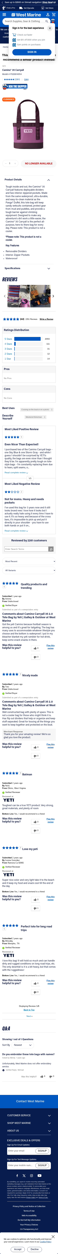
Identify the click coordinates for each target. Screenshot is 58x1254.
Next (29, 1016)
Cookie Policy (45, 1242)
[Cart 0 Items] (54, 15)
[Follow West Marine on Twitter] (25, 1177)
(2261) (17, 80)
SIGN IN (32, 52)
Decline (35, 1249)
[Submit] (46, 21)
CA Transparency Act (29, 1229)
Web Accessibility (29, 1216)
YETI (4, 66)
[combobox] (26, 21)
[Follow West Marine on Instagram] (32, 1176)
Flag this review (51, 647)
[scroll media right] (53, 296)
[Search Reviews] (51, 549)
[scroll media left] (4, 296)
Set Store (49, 8)
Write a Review (46, 319)
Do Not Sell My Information (29, 1220)
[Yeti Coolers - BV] (8, 800)
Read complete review (15, 472)
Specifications (12, 268)
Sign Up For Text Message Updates (21, 1159)
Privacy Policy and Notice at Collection (29, 1206)
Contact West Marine (30, 1101)
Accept (17, 1249)
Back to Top (29, 1010)
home (6, 47)
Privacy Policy (31, 1197)
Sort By (6, 1045)
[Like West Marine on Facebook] (18, 1176)
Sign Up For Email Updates (18, 1145)
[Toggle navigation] (4, 14)
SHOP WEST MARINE (19, 1123)
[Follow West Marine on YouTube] (39, 1176)
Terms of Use (43, 1197)
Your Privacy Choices (29, 1225)
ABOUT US (13, 1131)
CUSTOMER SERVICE (19, 1115)
